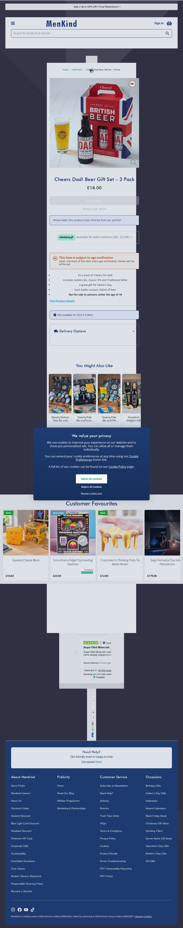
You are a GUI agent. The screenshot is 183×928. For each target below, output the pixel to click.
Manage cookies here (91, 493)
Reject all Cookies (91, 486)
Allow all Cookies (91, 479)
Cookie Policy (117, 467)
